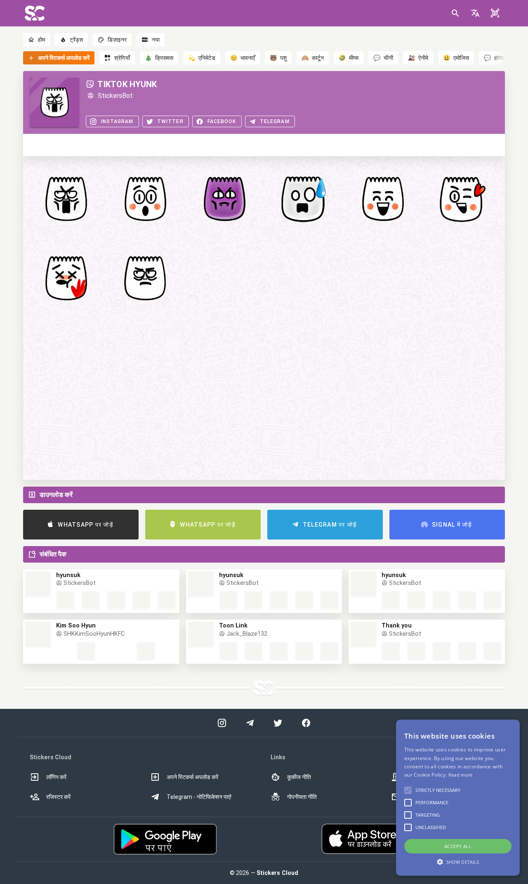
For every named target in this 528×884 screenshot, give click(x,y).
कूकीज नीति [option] (299, 777)
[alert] (458, 798)
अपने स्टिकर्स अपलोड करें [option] (192, 777)
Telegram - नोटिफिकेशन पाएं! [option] (199, 797)
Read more (460, 775)
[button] (475, 13)
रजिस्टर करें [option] (58, 797)
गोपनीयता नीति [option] (302, 797)
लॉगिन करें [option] (56, 777)
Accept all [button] (457, 846)
